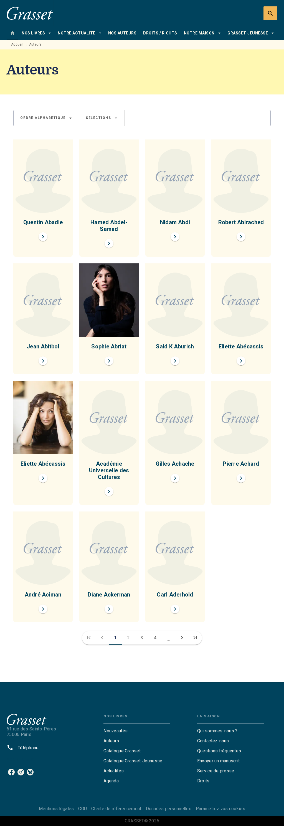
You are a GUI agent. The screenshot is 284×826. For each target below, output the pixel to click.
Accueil (17, 44)
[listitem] (11, 772)
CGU (82, 808)
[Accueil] (30, 13)
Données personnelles (168, 808)
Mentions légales (56, 808)
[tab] (12, 33)
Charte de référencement (116, 808)
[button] (46, 118)
